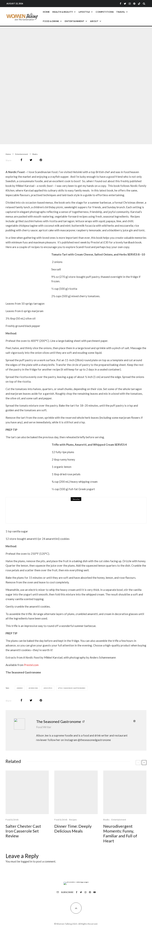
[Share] (21, 160)
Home (46, 11)
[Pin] (41, 160)
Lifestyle (84, 11)
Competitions (105, 11)
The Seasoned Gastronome (72, 688)
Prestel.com (31, 665)
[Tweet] (31, 160)
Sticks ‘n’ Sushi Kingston (52, 512)
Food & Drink (51, 21)
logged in (26, 861)
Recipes (48, 688)
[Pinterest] (134, 4)
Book (20, 688)
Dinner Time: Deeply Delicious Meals (73, 828)
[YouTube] (94, 892)
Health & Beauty (62, 11)
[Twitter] (125, 4)
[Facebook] (120, 4)
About (94, 21)
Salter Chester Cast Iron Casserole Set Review (23, 831)
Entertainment (74, 21)
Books (58, 83)
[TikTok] (139, 4)
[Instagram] (129, 4)
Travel (120, 11)
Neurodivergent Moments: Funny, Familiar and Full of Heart (120, 833)
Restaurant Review (56, 507)
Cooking (34, 688)
